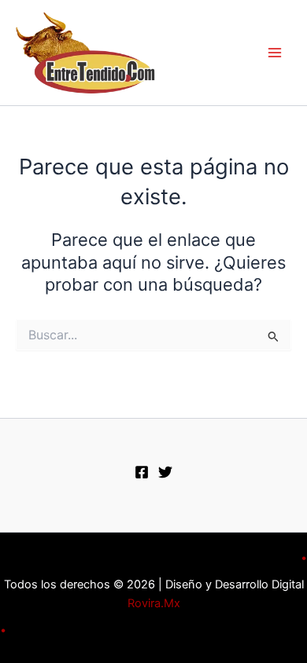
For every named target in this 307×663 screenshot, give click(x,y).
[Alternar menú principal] (274, 52)
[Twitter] (165, 472)
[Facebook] (142, 472)
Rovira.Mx (154, 603)
